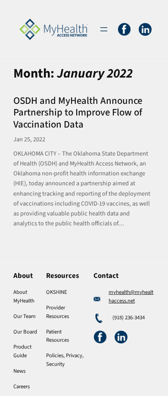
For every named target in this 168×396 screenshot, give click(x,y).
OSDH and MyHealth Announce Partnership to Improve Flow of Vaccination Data (77, 113)
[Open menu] (104, 29)
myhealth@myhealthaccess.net (131, 296)
